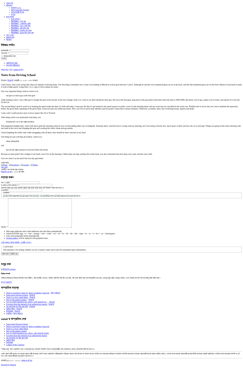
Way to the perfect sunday (16, 300)
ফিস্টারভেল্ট (9, 311)
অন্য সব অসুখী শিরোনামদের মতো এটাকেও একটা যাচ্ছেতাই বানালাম (27, 333)
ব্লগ (10, 70)
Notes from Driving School (17, 295)
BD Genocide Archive (20, 10)
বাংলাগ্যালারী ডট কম (17, 12)
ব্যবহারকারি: (5, 50)
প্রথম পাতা (4, 70)
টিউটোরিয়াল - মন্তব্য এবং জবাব (21, 30)
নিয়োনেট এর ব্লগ (6, 172)
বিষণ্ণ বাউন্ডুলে (55, 293)
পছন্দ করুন (4, 167)
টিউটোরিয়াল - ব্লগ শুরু (18, 21)
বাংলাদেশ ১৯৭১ (16, 8)
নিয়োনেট (10, 80)
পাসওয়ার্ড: (5, 53)
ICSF (13, 14)
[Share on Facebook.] (14, 165)
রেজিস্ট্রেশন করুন (12, 63)
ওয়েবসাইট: (5, 190)
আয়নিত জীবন (10, 309)
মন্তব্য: (4, 227)
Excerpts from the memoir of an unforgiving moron (26, 304)
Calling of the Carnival (15, 345)
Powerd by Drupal (8, 365)
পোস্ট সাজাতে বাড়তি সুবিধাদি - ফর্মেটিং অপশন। (16, 242)
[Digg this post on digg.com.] (4, 165)
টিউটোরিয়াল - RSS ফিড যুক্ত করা (22, 33)
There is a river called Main (17, 297)
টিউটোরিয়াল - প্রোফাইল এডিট (21, 24)
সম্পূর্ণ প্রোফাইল (6, 282)
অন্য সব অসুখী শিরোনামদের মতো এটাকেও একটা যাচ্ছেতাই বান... (27, 302)
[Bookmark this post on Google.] (25, 165)
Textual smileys (12, 238)
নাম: (3, 182)
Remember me (10, 56)
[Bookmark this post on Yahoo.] (34, 165)
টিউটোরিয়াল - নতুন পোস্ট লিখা (20, 26)
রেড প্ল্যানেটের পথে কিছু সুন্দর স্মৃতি (17, 307)
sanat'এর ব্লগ (18, 70)
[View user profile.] (8, 269)
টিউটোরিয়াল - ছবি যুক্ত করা (20, 28)
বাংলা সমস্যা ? (15, 19)
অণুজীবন (9, 313)
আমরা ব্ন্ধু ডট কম (26, 360)
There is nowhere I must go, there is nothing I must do (27, 293)
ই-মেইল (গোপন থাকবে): (9, 185)
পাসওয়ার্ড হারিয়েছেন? (13, 65)
